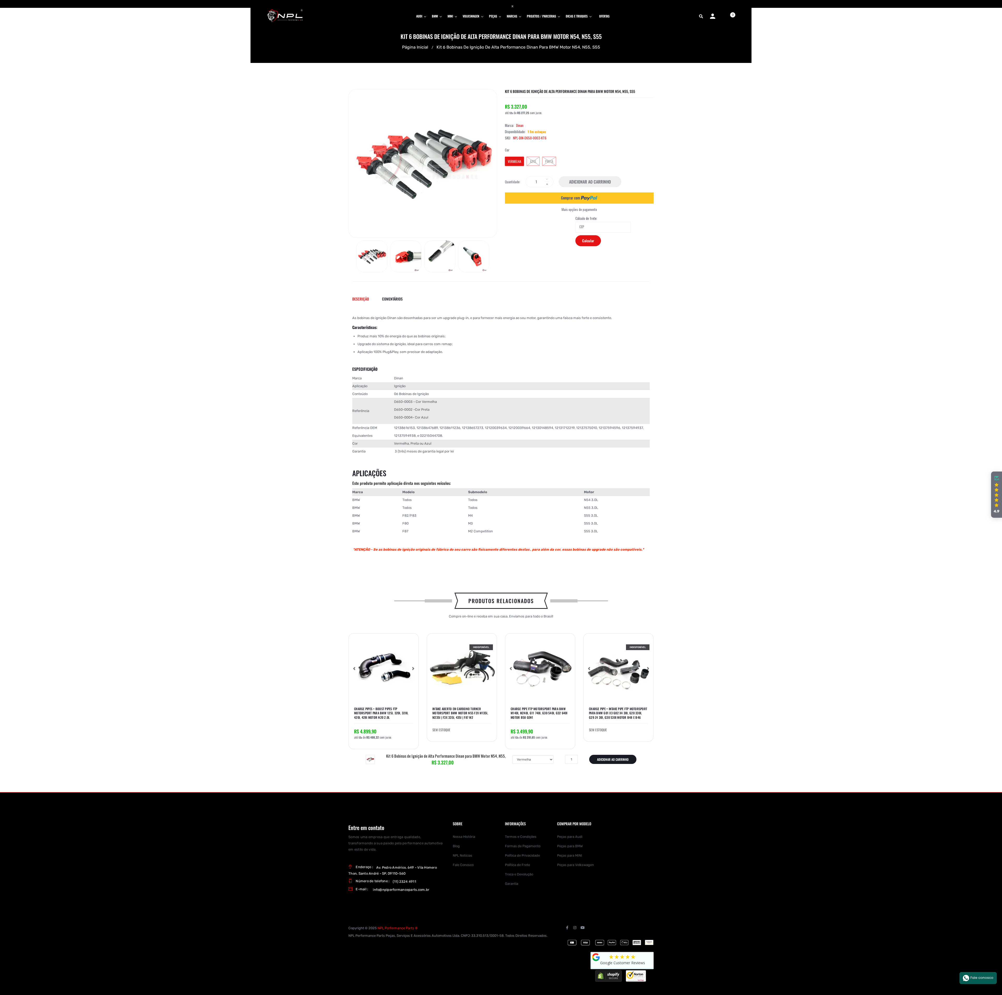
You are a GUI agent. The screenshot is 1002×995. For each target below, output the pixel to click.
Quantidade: (512, 181)
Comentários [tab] (392, 299)
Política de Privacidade (522, 855)
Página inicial (415, 46)
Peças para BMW (570, 846)
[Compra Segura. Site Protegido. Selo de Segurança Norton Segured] (636, 976)
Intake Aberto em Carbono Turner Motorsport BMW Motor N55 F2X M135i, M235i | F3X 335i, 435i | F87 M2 (460, 713)
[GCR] (596, 957)
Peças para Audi (569, 837)
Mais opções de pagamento (579, 209)
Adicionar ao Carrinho (590, 182)
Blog (456, 846)
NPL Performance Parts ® (398, 928)
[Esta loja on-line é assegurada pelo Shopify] (608, 976)
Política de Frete (517, 865)
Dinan (519, 125)
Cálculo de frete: (586, 218)
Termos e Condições (520, 837)
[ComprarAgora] (579, 198)
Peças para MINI (569, 855)
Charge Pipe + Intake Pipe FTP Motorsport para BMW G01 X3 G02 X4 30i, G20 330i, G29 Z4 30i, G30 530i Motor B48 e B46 (618, 713)
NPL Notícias (462, 855)
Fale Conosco (463, 865)
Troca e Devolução (519, 874)
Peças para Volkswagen (575, 865)
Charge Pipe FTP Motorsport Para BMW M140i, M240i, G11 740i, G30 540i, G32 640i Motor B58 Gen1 (539, 713)
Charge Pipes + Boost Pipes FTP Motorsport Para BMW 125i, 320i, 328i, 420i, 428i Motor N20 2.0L (381, 713)
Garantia (511, 884)
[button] (354, 668)
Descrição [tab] (360, 299)
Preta (549, 161)
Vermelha (514, 161)
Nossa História (464, 837)
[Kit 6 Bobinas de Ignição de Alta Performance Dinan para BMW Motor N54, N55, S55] (370, 759)
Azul (533, 161)
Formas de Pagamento (522, 846)
